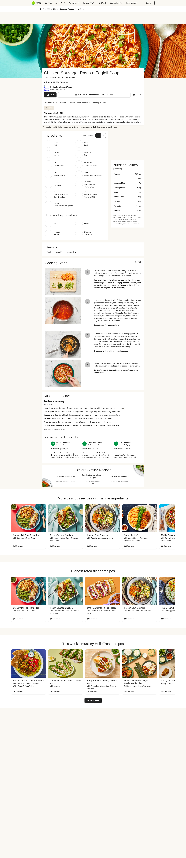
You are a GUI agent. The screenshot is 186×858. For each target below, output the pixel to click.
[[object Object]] (134, 95)
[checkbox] (45, 82)
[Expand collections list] (93, 483)
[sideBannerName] (127, 144)
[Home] (41, 9)
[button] (75, 135)
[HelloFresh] (36, 3)
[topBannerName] (93, 18)
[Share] (140, 95)
